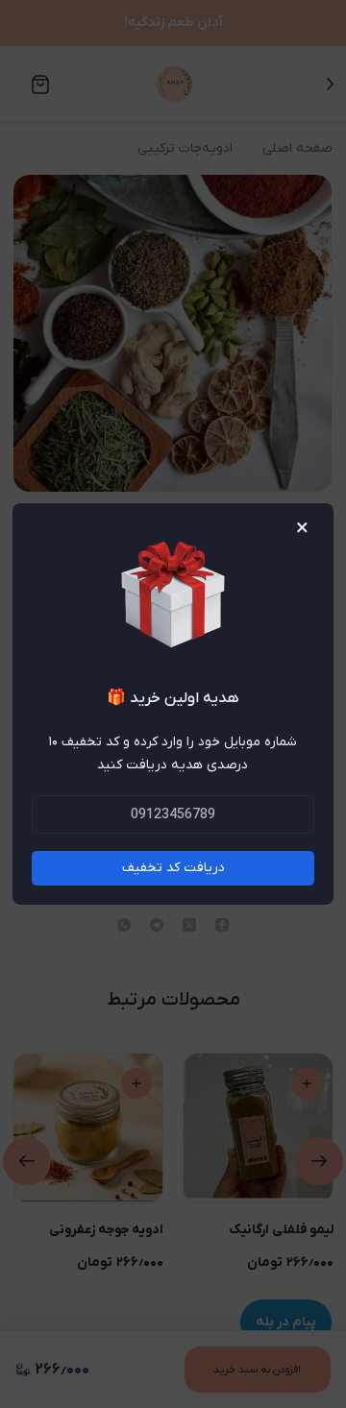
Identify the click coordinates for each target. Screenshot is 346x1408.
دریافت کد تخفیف (173, 868)
